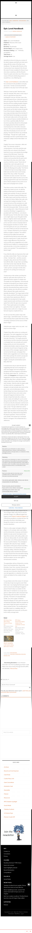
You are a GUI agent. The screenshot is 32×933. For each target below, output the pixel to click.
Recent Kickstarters (9, 870)
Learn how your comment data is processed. (16, 691)
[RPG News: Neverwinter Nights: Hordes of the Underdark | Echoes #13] (21, 626)
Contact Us (7, 851)
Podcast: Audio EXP (9, 817)
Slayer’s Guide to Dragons (19, 516)
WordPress (17, 913)
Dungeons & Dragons (20, 654)
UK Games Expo (8, 813)
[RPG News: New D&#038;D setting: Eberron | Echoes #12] (9, 626)
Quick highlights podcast (10, 867)
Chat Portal (7, 774)
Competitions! (7, 872)
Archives (6, 767)
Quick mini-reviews (9, 865)
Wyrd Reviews (13, 652)
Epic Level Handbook (12, 82)
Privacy (6, 856)
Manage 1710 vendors (7, 494)
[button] (30, 425)
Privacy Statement (19, 507)
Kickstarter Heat (8, 786)
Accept (16, 496)
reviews (6, 655)
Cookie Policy (11, 507)
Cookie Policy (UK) (9, 778)
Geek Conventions (9, 782)
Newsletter (7, 790)
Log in (22, 913)
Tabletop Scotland (9, 809)
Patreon (6, 794)
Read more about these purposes (19, 494)
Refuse (16, 500)
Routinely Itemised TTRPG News (12, 863)
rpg (9, 655)
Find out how (13, 668)
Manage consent (29, 884)
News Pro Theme (18, 912)
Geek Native (16, 9)
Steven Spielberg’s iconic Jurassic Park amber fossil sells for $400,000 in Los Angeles (14, 891)
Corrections (7, 854)
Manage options (16, 505)
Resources (7, 798)
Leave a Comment (10, 37)
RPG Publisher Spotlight (10, 801)
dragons (12, 654)
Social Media (7, 805)
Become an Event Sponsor (11, 771)
